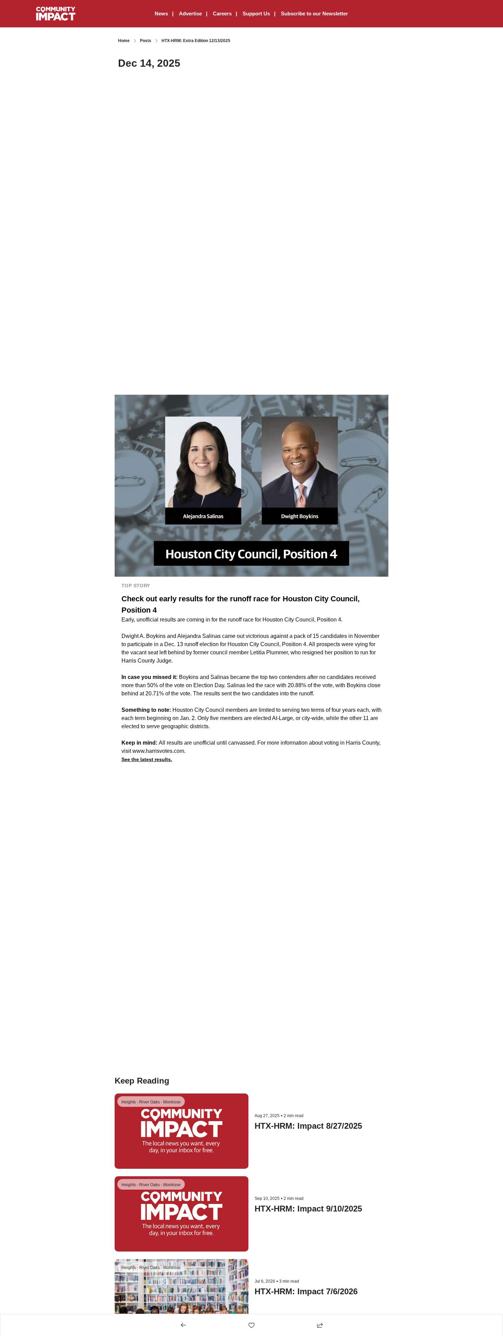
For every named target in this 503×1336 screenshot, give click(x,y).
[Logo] (56, 13)
